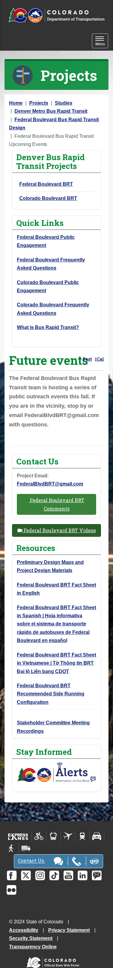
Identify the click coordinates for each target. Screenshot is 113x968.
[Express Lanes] (18, 836)
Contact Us (31, 861)
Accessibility (23, 930)
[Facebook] (12, 875)
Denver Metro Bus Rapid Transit (50, 111)
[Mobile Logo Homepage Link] (56, 15)
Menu (101, 41)
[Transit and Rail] (53, 836)
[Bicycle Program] (39, 836)
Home (16, 103)
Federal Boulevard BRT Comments (56, 504)
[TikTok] (54, 875)
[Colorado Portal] (54, 960)
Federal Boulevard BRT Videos (59, 530)
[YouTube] (68, 875)
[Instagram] (40, 875)
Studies (63, 103)
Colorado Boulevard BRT (48, 198)
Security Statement (30, 938)
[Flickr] (11, 890)
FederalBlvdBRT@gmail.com (50, 483)
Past (87, 359)
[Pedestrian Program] (11, 848)
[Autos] (96, 836)
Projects (38, 103)
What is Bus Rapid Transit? (48, 327)
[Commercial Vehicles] (26, 848)
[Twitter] (26, 875)
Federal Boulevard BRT (46, 184)
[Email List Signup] (96, 875)
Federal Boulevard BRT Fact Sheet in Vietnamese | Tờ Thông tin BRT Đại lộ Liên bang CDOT (56, 663)
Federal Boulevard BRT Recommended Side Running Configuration (50, 694)
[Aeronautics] (68, 836)
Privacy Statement (69, 930)
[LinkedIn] (82, 875)
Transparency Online (33, 946)
